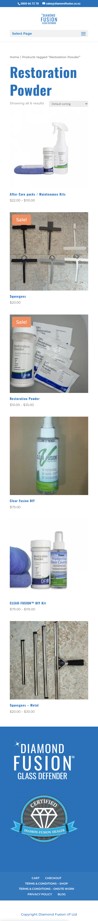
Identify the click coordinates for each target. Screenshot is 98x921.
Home (14, 57)
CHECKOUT (53, 878)
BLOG (62, 894)
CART (35, 878)
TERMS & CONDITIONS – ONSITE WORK (46, 888)
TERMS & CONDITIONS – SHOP (46, 883)
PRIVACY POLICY (40, 894)
